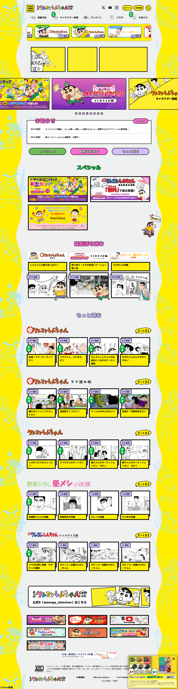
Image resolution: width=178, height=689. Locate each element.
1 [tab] (76, 113)
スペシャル (47, 151)
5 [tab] (91, 113)
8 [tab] (102, 113)
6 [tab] (94, 113)
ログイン (127, 8)
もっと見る (140, 121)
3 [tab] (83, 113)
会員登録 (138, 8)
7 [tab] (98, 113)
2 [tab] (80, 113)
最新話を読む (89, 151)
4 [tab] (87, 113)
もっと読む (130, 151)
